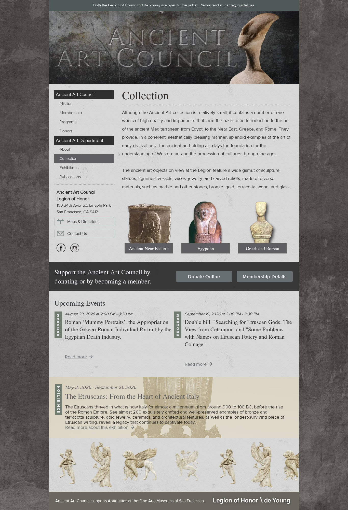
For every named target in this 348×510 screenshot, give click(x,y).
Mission (66, 103)
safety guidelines (240, 5)
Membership (71, 112)
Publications (70, 177)
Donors (66, 131)
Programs (68, 122)
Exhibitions (69, 167)
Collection (68, 158)
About (65, 149)
